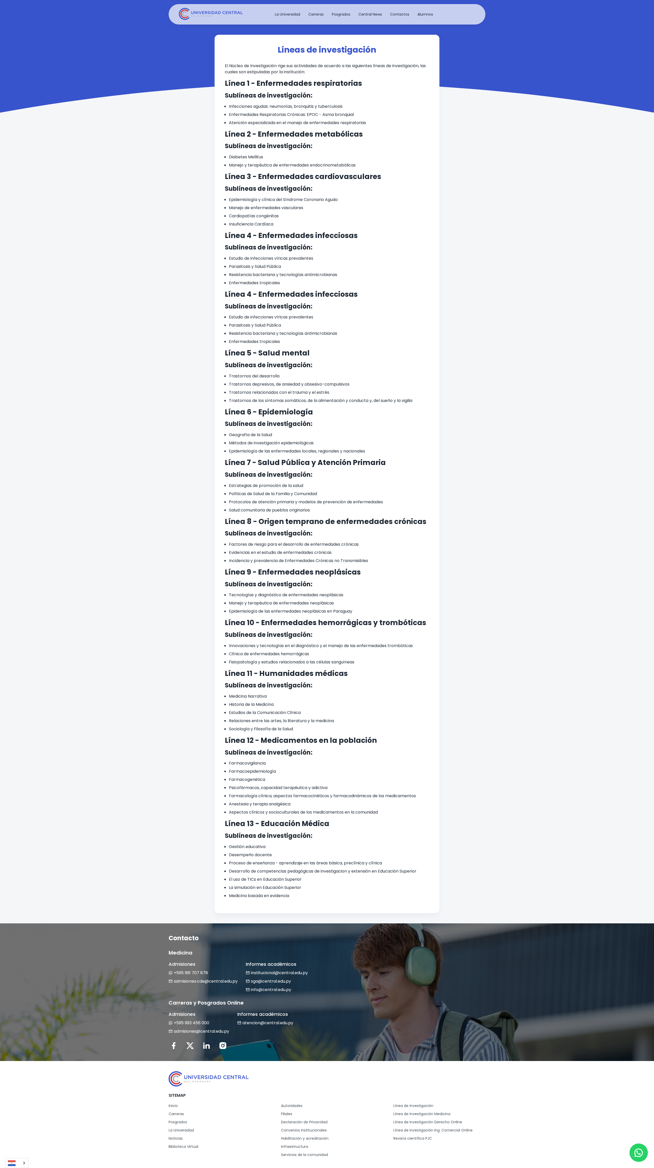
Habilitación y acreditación (305, 1138)
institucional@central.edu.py (279, 973)
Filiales (286, 1113)
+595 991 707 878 (191, 973)
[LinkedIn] (206, 1046)
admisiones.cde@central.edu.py (206, 981)
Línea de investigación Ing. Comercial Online (433, 1130)
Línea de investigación (413, 1105)
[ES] (16, 1163)
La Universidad (181, 1130)
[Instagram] (223, 1046)
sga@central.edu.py (271, 981)
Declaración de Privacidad (304, 1122)
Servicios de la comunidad (304, 1154)
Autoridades (291, 1105)
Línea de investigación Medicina (421, 1113)
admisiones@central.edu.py (201, 1031)
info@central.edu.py (271, 990)
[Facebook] (174, 1046)
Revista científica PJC (412, 1138)
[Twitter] (190, 1046)
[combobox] (17, 1163)
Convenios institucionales (304, 1130)
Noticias (176, 1138)
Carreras (176, 1113)
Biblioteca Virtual (183, 1146)
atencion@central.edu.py (267, 1023)
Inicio (173, 1105)
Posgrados (178, 1122)
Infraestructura (294, 1146)
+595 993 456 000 (191, 1023)
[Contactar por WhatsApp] (638, 1152)
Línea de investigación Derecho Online (427, 1122)
